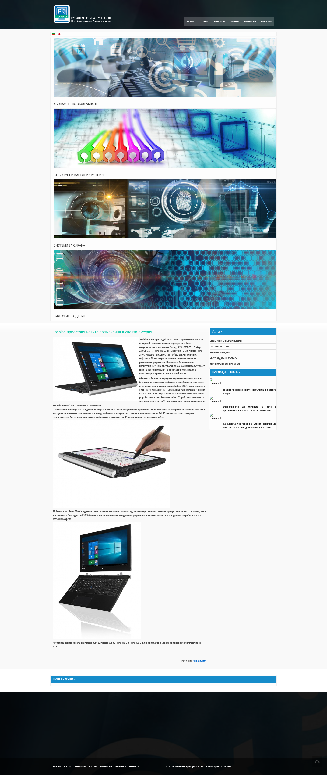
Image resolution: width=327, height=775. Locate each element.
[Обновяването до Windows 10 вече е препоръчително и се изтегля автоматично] (216, 400)
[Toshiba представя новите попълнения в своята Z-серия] (216, 383)
